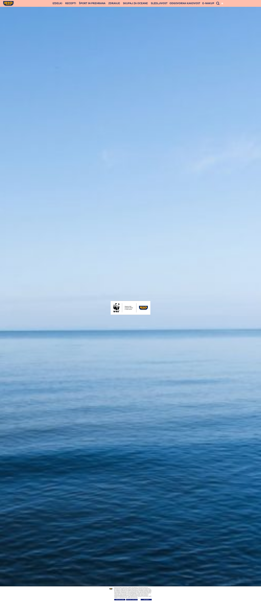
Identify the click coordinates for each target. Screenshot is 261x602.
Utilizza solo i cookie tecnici (131, 599)
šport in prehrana (92, 3)
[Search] (217, 3)
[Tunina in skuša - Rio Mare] (8, 3)
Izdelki (57, 3)
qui (135, 593)
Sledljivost (159, 3)
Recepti (70, 3)
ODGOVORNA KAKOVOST (185, 3)
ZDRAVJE (114, 3)
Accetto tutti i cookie (120, 599)
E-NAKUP (208, 3)
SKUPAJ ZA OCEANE (135, 3)
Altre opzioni (146, 599)
